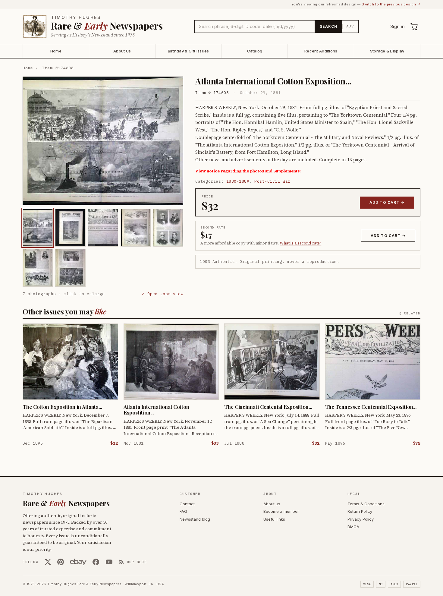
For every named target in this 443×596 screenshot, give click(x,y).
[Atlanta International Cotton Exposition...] (38, 228)
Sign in (397, 26)
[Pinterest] (60, 562)
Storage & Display (387, 51)
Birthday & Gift (188, 51)
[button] (103, 141)
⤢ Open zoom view (162, 293)
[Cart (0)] (414, 26)
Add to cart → (387, 202)
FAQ (183, 511)
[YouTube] (109, 562)
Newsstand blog (195, 519)
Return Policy (359, 511)
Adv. (350, 26)
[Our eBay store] (78, 562)
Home (55, 51)
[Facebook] (96, 562)
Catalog (254, 51)
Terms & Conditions (366, 503)
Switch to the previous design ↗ (391, 4)
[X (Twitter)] (48, 562)
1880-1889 (238, 181)
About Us (122, 51)
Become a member (281, 511)
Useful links (274, 519)
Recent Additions (320, 51)
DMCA (353, 526)
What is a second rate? (300, 243)
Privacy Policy (360, 519)
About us (271, 503)
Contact (187, 503)
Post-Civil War (272, 181)
